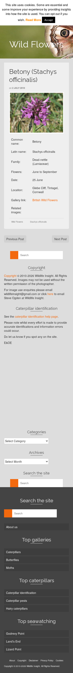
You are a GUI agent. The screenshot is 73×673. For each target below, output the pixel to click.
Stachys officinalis (38, 221)
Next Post (60, 239)
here (50, 294)
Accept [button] (48, 20)
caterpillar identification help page (36, 316)
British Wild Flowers (45, 200)
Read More (33, 20)
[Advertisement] (36, 387)
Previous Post (15, 239)
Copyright (10, 276)
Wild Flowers (17, 221)
